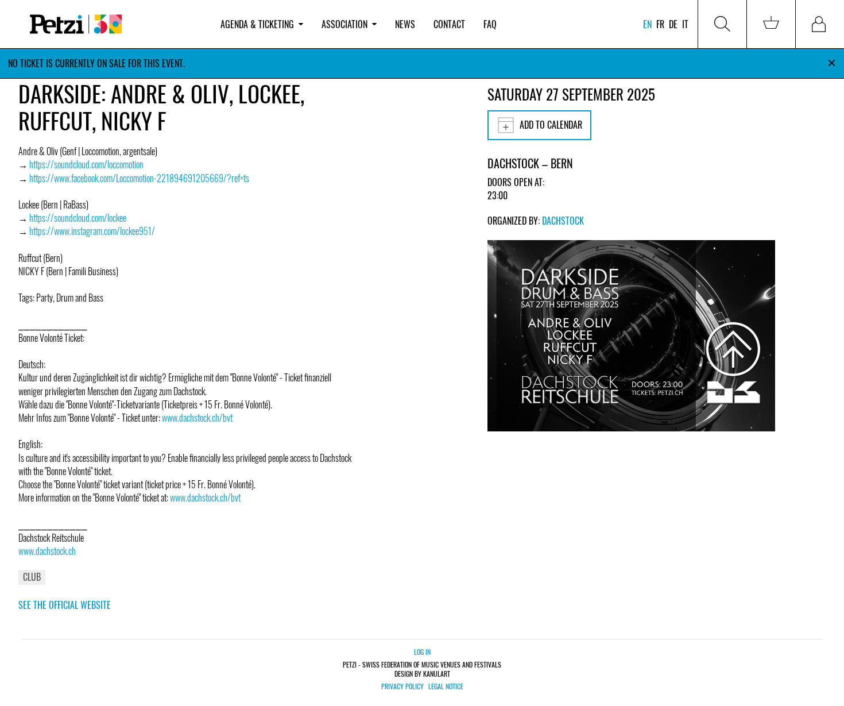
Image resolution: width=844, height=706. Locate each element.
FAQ (490, 24)
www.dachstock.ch (47, 551)
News (405, 24)
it (685, 24)
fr (660, 24)
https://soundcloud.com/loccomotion (86, 164)
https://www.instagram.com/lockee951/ (92, 231)
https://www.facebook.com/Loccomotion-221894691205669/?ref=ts (139, 178)
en (647, 24)
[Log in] (820, 24)
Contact (449, 24)
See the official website (64, 605)
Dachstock (563, 220)
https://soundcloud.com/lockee (77, 218)
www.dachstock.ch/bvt (197, 418)
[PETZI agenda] (114, 24)
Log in (422, 652)
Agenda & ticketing (257, 24)
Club (32, 577)
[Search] (722, 24)
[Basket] (771, 24)
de (673, 24)
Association (344, 24)
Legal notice (445, 686)
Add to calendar (551, 125)
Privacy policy (402, 686)
